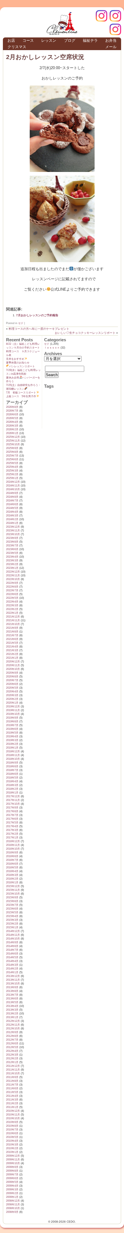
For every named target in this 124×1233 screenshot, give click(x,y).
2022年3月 (12, 605)
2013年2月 (12, 1013)
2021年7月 (12, 635)
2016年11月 (13, 845)
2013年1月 (12, 1017)
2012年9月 (12, 1032)
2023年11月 (13, 530)
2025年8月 (12, 451)
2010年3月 (12, 1144)
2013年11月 (13, 979)
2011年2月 (12, 1103)
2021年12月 (13, 616)
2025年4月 (12, 466)
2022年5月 (12, 597)
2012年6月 (12, 1043)
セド (20, 323)
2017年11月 (13, 800)
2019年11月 (13, 710)
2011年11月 (13, 1069)
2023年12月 (13, 526)
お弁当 (111, 40)
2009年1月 (12, 1197)
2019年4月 (12, 736)
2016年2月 (12, 878)
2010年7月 (12, 1129)
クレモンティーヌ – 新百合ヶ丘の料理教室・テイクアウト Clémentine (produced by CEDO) (62, 23)
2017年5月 (12, 822)
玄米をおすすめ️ (15, 358)
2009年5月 (12, 1182)
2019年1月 (12, 747)
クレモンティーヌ (101, 16)
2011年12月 (13, 1066)
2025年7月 (12, 455)
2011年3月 (12, 1099)
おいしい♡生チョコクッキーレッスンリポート (85, 332)
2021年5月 (12, 642)
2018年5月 (12, 777)
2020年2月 (12, 699)
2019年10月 (13, 714)
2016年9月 (12, 852)
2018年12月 (13, 751)
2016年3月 (12, 875)
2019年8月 (12, 721)
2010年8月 (12, 1125)
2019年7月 (12, 725)
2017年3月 (12, 830)
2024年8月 (12, 496)
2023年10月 (13, 534)
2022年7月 (12, 590)
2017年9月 (12, 807)
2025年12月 (13, 436)
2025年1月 (12, 478)
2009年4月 (12, 1185)
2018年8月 (12, 766)
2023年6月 (12, 549)
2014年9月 (12, 942)
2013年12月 (13, 976)
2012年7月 (12, 1039)
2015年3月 (12, 919)
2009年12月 (13, 1155)
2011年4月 (12, 1095)
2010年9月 (12, 1122)
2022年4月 (12, 601)
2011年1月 (12, 1107)
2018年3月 (12, 785)
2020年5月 (12, 687)
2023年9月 (12, 538)
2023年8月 (12, 541)
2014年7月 (12, 949)
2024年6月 (12, 504)
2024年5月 (12, 508)
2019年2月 (12, 744)
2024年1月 (12, 523)
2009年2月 (12, 1193)
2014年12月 (13, 931)
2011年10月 (13, 1073)
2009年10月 (13, 1163)
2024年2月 (12, 519)
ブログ (69, 40)
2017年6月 (12, 818)
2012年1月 (12, 1062)
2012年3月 (12, 1054)
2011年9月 (12, 1077)
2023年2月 (12, 564)
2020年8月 (12, 676)
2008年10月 (13, 1208)
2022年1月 (12, 612)
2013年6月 (12, 998)
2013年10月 (13, 983)
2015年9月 (12, 897)
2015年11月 (13, 890)
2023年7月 (12, 545)
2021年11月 (13, 620)
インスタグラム (115, 16)
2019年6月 (12, 729)
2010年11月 (13, 1114)
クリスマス (16, 47)
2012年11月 (13, 1024)
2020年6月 (12, 684)
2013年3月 (12, 1009)
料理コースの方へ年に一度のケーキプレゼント (39, 328)
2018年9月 (12, 762)
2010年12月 (13, 1110)
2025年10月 (13, 444)
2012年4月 (12, 1051)
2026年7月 (12, 410)
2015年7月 (12, 905)
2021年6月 (12, 639)
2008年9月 (12, 1212)
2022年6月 (12, 594)
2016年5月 (12, 867)
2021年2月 (12, 654)
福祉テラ (90, 40)
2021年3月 (12, 650)
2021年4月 (12, 646)
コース (28, 40)
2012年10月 (13, 1028)
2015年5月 (12, 912)
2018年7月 (12, 770)
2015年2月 (12, 923)
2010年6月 (12, 1133)
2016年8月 (12, 856)
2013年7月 (12, 994)
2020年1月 (12, 702)
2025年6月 (12, 459)
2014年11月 (13, 934)
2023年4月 (12, 556)
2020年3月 (12, 695)
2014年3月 (12, 964)
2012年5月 (12, 1047)
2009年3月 (12, 1189)
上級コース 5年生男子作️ (21, 396)
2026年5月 (12, 418)
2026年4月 (12, 422)
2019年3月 (12, 740)
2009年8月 (12, 1170)
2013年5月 (12, 1002)
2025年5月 (12, 463)
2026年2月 (12, 429)
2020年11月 (13, 665)
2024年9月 (12, 493)
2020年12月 (13, 661)
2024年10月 (13, 489)
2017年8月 (12, 811)
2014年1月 (12, 972)
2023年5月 (12, 553)
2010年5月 (12, 1137)
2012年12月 (13, 1021)
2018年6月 (12, 773)
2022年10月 (13, 579)
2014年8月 (12, 946)
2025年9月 (12, 448)
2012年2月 (12, 1058)
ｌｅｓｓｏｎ (52, 347)
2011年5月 (12, 1092)
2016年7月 (12, 860)
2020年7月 (12, 680)
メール (111, 47)
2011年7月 (12, 1084)
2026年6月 (12, 414)
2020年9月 (12, 672)
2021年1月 (12, 657)
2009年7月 (12, 1174)
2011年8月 (12, 1080)
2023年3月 (12, 560)
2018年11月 (13, 755)
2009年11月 (13, 1159)
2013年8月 (12, 991)
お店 (11, 40)
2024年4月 (12, 511)
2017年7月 (12, 815)
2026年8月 (12, 407)
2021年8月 (12, 631)
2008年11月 (13, 1204)
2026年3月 (12, 425)
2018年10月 (13, 758)
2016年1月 (12, 882)
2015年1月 (12, 927)
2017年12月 (13, 796)
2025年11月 (13, 440)
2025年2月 (12, 474)
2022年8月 (12, 586)
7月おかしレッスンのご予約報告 (37, 315)
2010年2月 (12, 1148)
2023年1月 (12, 568)
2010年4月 (12, 1140)
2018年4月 (12, 781)
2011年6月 (12, 1088)
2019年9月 (12, 717)
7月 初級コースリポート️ (21, 392)
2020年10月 (13, 669)
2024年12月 (13, 481)
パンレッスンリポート (22, 366)
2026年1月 (12, 433)
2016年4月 (12, 871)
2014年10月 (13, 938)
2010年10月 (13, 1118)
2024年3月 (12, 515)
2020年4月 (12, 691)
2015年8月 (12, 901)
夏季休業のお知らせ (17, 362)
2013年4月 (12, 1006)
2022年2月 (12, 609)
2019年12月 (13, 706)
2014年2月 (12, 968)
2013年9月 (12, 987)
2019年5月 (12, 732)
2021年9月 (12, 627)
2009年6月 (12, 1178)
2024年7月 (12, 500)
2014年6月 (12, 953)
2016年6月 (12, 863)
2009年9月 (12, 1167)
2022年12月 (13, 571)
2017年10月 (13, 803)
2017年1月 (12, 837)
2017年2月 (12, 833)
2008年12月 (13, 1200)
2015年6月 (12, 908)
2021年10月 (13, 624)
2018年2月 (12, 788)
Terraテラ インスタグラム (115, 29)
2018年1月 (12, 792)
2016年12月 (13, 841)
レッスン (48, 40)
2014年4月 (12, 961)
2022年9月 (12, 583)
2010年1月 (12, 1152)
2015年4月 (12, 916)
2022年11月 (13, 575)
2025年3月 (12, 470)
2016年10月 (13, 848)
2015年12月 (13, 886)
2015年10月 (13, 893)
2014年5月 (12, 957)
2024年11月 (13, 485)
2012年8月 (12, 1036)
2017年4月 (12, 826)
